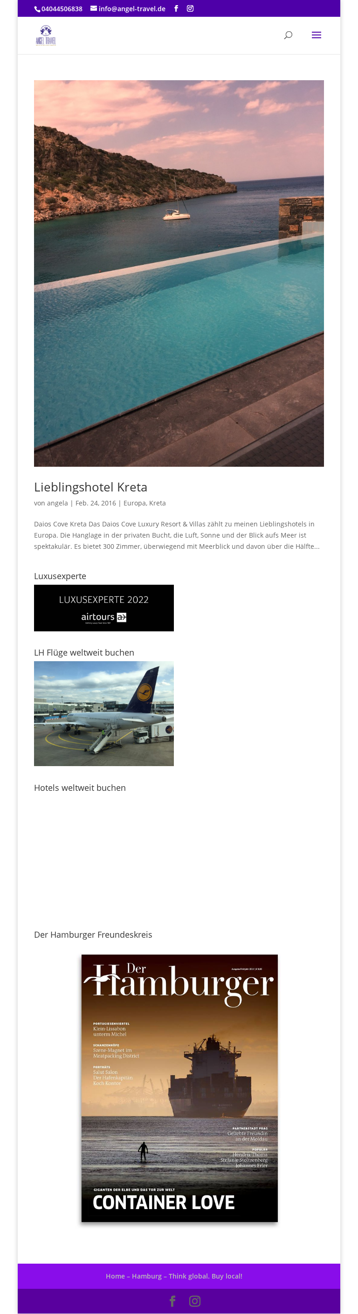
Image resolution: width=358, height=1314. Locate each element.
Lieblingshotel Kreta (90, 486)
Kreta (157, 502)
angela (57, 502)
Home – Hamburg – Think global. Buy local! (174, 1276)
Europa (135, 502)
